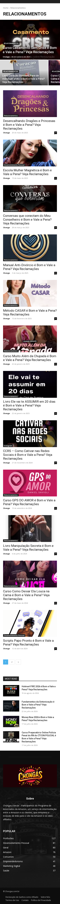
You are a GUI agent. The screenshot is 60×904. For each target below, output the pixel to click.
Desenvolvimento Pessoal (14, 165)
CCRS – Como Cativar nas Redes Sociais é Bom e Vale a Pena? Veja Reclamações (27, 454)
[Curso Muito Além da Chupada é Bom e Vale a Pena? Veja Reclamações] (30, 338)
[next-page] (18, 662)
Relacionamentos (11, 43)
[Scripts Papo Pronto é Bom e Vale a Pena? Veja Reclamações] (30, 623)
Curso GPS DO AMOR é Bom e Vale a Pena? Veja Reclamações (29, 502)
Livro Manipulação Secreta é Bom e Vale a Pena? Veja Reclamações (28, 547)
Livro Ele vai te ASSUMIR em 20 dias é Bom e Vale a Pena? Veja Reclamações (29, 405)
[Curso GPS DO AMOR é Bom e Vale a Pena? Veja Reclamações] (30, 483)
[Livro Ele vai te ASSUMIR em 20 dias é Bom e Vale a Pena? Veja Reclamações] (30, 384)
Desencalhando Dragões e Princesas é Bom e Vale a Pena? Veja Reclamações (29, 124)
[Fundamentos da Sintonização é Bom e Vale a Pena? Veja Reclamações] (11, 706)
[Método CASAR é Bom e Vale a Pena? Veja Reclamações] (30, 293)
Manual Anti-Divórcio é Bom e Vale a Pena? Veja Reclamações (29, 267)
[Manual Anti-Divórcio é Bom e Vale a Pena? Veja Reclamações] (30, 247)
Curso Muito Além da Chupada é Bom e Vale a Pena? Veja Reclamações (29, 358)
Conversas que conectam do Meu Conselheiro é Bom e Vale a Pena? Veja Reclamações (27, 219)
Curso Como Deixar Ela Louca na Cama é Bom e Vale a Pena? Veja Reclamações (26, 595)
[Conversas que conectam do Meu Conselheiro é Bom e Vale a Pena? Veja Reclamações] (30, 198)
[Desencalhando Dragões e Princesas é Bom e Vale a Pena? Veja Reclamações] (30, 103)
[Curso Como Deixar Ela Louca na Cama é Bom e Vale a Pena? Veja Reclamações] (30, 574)
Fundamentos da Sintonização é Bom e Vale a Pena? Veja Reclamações (38, 705)
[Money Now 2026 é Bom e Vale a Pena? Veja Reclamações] (11, 721)
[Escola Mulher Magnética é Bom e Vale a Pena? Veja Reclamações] (30, 153)
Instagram (8, 446)
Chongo (6, 132)
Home (5, 8)
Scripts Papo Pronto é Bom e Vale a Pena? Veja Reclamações (28, 642)
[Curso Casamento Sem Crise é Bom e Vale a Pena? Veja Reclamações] (30, 40)
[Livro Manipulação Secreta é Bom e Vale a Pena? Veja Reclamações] (30, 528)
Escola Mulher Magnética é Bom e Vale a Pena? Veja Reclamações (27, 172)
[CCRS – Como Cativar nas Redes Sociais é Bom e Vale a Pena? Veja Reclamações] (30, 433)
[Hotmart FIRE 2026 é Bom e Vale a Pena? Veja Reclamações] (11, 690)
